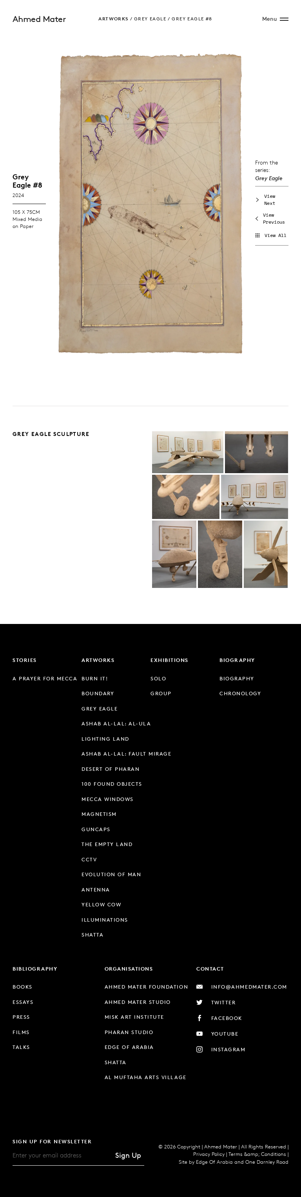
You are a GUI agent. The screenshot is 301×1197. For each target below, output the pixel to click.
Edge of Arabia (129, 1047)
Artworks (113, 19)
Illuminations (105, 920)
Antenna (96, 889)
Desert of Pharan (111, 769)
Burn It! (95, 678)
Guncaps (96, 829)
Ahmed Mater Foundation (146, 987)
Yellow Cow (101, 904)
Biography (237, 660)
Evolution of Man (111, 874)
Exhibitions (169, 660)
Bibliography (35, 969)
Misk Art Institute (134, 1017)
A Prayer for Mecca (45, 678)
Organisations (129, 969)
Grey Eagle (150, 19)
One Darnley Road (266, 1162)
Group (161, 693)
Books (23, 987)
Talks (21, 1047)
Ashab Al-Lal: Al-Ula (116, 723)
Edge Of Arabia (214, 1162)
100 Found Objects (112, 784)
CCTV (89, 859)
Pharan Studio (129, 1032)
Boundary (98, 693)
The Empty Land (107, 844)
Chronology (240, 693)
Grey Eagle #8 (192, 19)
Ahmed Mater (39, 19)
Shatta (92, 934)
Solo (158, 678)
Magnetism (99, 814)
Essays (23, 1002)
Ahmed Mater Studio (138, 1002)
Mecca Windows (108, 799)
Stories (25, 660)
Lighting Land (105, 739)
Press (21, 1017)
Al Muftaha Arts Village (146, 1077)
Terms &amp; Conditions (257, 1154)
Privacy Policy (209, 1154)
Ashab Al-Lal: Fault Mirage (126, 753)
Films (21, 1032)
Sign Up (128, 1155)
